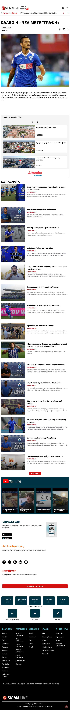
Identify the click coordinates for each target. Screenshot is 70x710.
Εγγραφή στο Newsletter (35, 586)
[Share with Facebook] (59, 29)
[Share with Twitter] (63, 29)
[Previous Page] (32, 122)
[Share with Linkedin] (68, 29)
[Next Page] (38, 122)
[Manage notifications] (66, 706)
